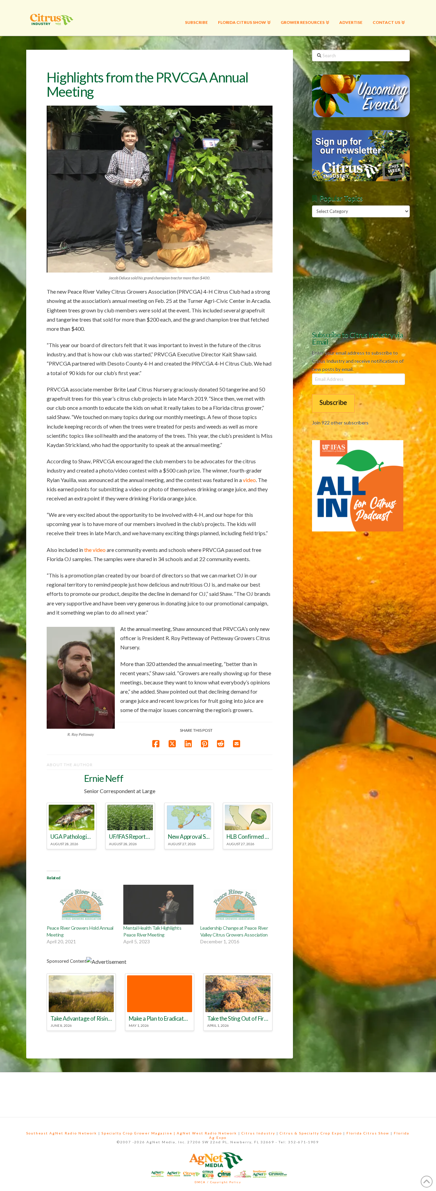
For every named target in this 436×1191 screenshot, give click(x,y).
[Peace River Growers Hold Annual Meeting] (81, 905)
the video (95, 549)
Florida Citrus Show (367, 1133)
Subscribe (333, 402)
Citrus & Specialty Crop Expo (311, 1133)
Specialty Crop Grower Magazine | (139, 1133)
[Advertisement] (363, 272)
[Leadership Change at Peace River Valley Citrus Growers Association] (235, 905)
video (249, 480)
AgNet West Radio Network (207, 1133)
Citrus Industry (258, 1133)
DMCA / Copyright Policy (217, 1182)
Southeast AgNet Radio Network (61, 1133)
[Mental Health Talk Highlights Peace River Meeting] (158, 905)
